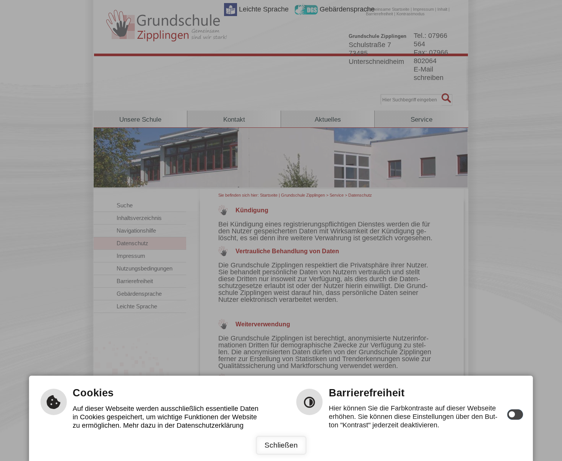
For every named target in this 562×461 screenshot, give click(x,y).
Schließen (281, 445)
